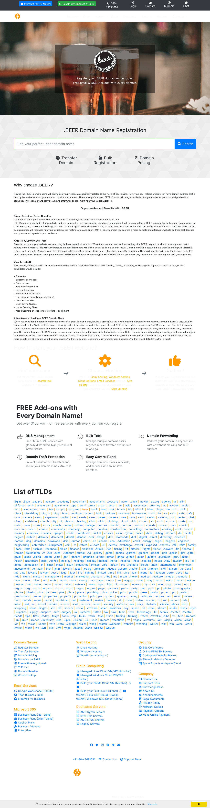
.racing (133, 596)
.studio (173, 608)
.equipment (55, 545)
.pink (61, 592)
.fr (43, 552)
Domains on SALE (28, 659)
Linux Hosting (88, 647)
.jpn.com (99, 568)
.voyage (71, 623)
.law (22, 572)
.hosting (146, 560)
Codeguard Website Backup (159, 655)
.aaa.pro (37, 501)
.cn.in (160, 521)
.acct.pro (112, 501)
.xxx (51, 627)
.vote (52, 623)
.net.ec (20, 584)
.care (92, 517)
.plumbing (92, 592)
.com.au (102, 525)
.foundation (33, 552)
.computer (88, 529)
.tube (166, 616)
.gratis (100, 556)
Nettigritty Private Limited (128, 796)
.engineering (21, 545)
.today (45, 616)
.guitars (151, 556)
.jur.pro (122, 568)
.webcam (114, 623)
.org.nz (58, 588)
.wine (179, 623)
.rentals (26, 600)
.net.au (159, 580)
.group (130, 556)
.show (32, 608)
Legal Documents (153, 698)
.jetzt (57, 568)
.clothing (112, 521)
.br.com (88, 513)
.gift (182, 552)
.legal (64, 572)
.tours (81, 616)
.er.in (67, 545)
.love (179, 572)
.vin (16, 623)
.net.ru (58, 584)
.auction (173, 505)
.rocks (128, 600)
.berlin (94, 509)
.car (74, 517)
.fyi (89, 552)
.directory (166, 537)
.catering (163, 517)
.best (104, 509)
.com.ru (31, 529)
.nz (153, 584)
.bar (51, 509)
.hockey (65, 560)
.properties (50, 596)
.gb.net (154, 552)
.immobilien (31, 564)
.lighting (89, 572)
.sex (131, 604)
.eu (103, 545)
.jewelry (67, 568)
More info (152, 804)
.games (119, 552)
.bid (130, 509)
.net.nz (47, 584)
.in (42, 564)
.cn (152, 521)
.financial (87, 549)
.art (120, 505)
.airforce (19, 505)
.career (101, 517)
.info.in (114, 564)
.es (74, 545)
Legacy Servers (90, 723)
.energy (146, 541)
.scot (75, 604)
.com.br (114, 525)
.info (104, 564)
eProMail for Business (31, 698)
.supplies (21, 612)
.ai (175, 501)
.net (28, 584)
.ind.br (59, 564)
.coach (56, 525)
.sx (75, 612)
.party (134, 588)
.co (190, 521)
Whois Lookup (26, 675)
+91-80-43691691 (84, 759)
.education (123, 541)
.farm (27, 549)
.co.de (181, 521)
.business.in (139, 513)
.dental (70, 537)
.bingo (159, 509)
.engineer (183, 541)
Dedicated (130, 16)
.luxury (26, 576)
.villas (187, 620)
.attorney (154, 505)
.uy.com (104, 620)
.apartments (61, 505)
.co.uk (36, 525)
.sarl (26, 604)
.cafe (189, 513)
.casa (132, 517)
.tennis (164, 612)
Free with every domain (32, 663)
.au (164, 505)
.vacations (118, 620)
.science (64, 604)
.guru (176, 556)
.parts (124, 588)
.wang (92, 623)
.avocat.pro (30, 509)
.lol (151, 572)
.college (90, 525)
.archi (82, 505)
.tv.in (180, 616)
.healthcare (31, 560)
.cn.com (143, 521)
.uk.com (190, 616)
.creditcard (83, 533)
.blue (64, 513)
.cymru (128, 533)
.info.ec (95, 564)
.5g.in (17, 501)
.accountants (97, 501)
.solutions (115, 608)
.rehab (177, 596)
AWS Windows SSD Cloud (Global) (101, 698)
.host (136, 560)
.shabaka (150, 604)
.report (48, 600)
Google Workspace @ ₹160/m (78, 3)
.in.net (49, 564)
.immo (17, 564)
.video (178, 620)
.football (187, 549)
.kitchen (153, 568)
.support (45, 612)
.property (65, 596)
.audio (185, 505)
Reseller (162, 16)
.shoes (175, 604)
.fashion (37, 549)
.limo (111, 572)
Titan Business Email (30, 695)
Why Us (110, 627)
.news (91, 584)
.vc (128, 620)
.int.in (154, 564)
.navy (149, 580)
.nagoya (129, 580)
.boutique (76, 513)
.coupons (32, 533)
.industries (81, 564)
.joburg (87, 568)
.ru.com (150, 600)
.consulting (135, 529)
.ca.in (173, 513)
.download (53, 541)
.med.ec (144, 576)
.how (167, 560)
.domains (39, 541)
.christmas (31, 521)
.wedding (141, 623)
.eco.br (102, 541)
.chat (191, 517)
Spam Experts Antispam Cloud (161, 663)
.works (18, 627)
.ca (165, 513)
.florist (157, 549)
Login (133, 6)
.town (91, 616)
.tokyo (55, 616)
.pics (40, 592)
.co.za (46, 525)
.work (188, 623)
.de (179, 533)
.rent (17, 600)
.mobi (53, 580)
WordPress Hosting (92, 655)
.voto (60, 623)
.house (158, 560)
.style (192, 608)
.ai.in (181, 501)
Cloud (115, 16)
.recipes (159, 596)
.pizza (70, 592)
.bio (167, 509)
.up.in (67, 620)
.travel (144, 616)
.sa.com (174, 600)
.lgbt (72, 572)
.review (98, 600)
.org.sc (80, 588)
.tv (173, 616)
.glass (27, 556)
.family (192, 545)
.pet (142, 588)
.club (133, 521)
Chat (186, 6)
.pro (173, 592)
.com (173, 525)
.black (17, 513)
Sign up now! (119, 388)
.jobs (77, 568)
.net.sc (68, 584)
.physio (30, 592)
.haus (185, 556)
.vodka (42, 623)
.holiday (91, 560)
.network (79, 584)
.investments (22, 568)
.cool (178, 529)
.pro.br (154, 592)
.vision (31, 623)
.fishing (118, 549)
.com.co (138, 525)
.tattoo (97, 612)
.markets (96, 576)
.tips (27, 616)
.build (99, 513)
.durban (75, 541)
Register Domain (28, 647)
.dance (139, 533)
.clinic (101, 521)
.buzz (151, 513)
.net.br (169, 580)
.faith (182, 545)
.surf (56, 612)
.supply (33, 612)
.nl (115, 584)
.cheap (18, 521)
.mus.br (109, 580)
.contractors (151, 529)
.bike (150, 509)
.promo (36, 596)
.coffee (78, 525)
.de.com (170, 533)
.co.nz (26, 525)
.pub (92, 596)
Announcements (152, 695)
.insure (144, 564)
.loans (143, 572)
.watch (103, 623)
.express (164, 545)
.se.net (96, 604)
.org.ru (69, 588)
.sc (33, 604)
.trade (109, 616)
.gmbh (48, 556)
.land (188, 568)
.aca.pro (50, 501)
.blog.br (45, 513)
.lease (54, 572)
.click (92, 521)
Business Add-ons (28, 726)
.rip (120, 600)
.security (108, 604)
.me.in (123, 576)
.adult (133, 501)
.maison (37, 576)
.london (160, 572)
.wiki (163, 623)
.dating (158, 533)
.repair (37, 600)
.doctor (18, 541)
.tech (131, 612)
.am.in (30, 505)
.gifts (190, 552)
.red (168, 596)
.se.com (85, 604)
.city (53, 521)
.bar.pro (60, 509)
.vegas (137, 620)
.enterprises (39, 545)
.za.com (78, 627)
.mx (119, 580)
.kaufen (133, 568)
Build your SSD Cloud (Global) (99, 691)
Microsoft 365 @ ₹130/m (37, 3)
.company (73, 529)
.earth (86, 541)
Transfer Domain (68, 160)
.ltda (16, 576)
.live (126, 572)
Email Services (106, 380)
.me (115, 576)
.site (52, 608)
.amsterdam (44, 505)
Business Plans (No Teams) (34, 714)
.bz (159, 513)
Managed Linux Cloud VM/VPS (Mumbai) (105, 671)
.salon (17, 604)
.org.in (36, 588)
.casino (151, 517)
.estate (83, 545)
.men (17, 580)
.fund (57, 552)
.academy (63, 501)
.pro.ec (164, 592)
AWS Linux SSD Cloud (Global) (99, 695)
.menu (26, 580)
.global (37, 556)
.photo (167, 588)
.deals (187, 533)
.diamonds (121, 537)
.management (52, 576)
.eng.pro (170, 541)
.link (119, 572)
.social (79, 608)
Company (178, 16)
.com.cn (126, 525)
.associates (140, 505)
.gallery (97, 552)
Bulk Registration (105, 160)
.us (86, 620)
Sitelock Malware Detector (159, 659)
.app (73, 505)
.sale (184, 600)
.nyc (146, 584)
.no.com (124, 584)
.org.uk (91, 588)
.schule (52, 604)
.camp (38, 517)
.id (192, 560)
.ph (158, 588)
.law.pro (32, 572)
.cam (17, 517)
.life (80, 572)
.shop (184, 604)
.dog (28, 541)
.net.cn (180, 580)
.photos (18, 592)
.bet (111, 509)
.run (165, 600)
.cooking (167, 529)
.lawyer (44, 572)
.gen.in (173, 552)
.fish (108, 549)
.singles (42, 608)
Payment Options (153, 710)
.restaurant (85, 600)
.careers (113, 517)
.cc (173, 517)
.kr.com (173, 568)
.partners (112, 588)
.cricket (96, 533)
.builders (110, 513)
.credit (70, 533)
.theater (175, 612)
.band (42, 509)
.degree (18, 537)
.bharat (120, 509)
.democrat (57, 537)
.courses (45, 533)
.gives (17, 556)
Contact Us (149, 679)
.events (112, 545)
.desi (91, 537)
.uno (59, 620)
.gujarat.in (164, 556)
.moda (63, 580)
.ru (158, 600)
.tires (35, 616)
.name (139, 580)
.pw (99, 596)
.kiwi (163, 568)
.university (47, 620)
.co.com (170, 521)
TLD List (22, 667)
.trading (120, 616)
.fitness (135, 549)
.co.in (17, 525)
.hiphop (53, 560)
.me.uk (133, 576)
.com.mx (19, 529)
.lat (16, 572)
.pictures (50, 592)
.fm (177, 549)
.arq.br (101, 505)
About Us (148, 691)
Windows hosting (119, 377)
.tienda (18, 616)
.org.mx (47, 588)
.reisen (188, 596)
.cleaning (80, 521)
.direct (153, 537)
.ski (59, 608)
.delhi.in (30, 537)
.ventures (149, 620)
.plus (104, 592)
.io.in (40, 568)
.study (183, 608)
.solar (103, 608)
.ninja (108, 584)
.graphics (88, 556)
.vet (159, 620)
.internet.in (184, 564)
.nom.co (136, 584)
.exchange (125, 545)
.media (169, 576)
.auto (17, 509)
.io (33, 568)
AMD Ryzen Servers (92, 712)
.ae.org (154, 501)
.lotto (170, 572)
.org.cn (18, 588)
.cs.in (119, 533)
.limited (101, 572)
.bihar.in (139, 509)
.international (168, 564)
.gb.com (143, 552)
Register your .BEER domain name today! (105, 78)
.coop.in (188, 529)
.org (27, 588)
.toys (100, 616)
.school (41, 604)
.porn (123, 592)
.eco (112, 541)
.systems (85, 612)
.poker (113, 592)
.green (110, 556)
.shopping (20, 608)
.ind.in (69, 564)
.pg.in (150, 588)
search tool (45, 380)
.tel (155, 612)
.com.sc (43, 529)
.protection (80, 596)
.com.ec (163, 525)
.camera (27, 517)
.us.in (94, 620)
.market (68, 576)
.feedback (51, 549)
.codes (67, 525)
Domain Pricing (145, 160)
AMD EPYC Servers (92, 720)
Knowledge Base (152, 687)
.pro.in (183, 592)
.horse (113, 560)
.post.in (132, 592)
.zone (88, 627)
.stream (161, 608)
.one (160, 584)
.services (121, 604)
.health (18, 560)
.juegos (111, 568)
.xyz (58, 627)
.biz (174, 509)
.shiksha (164, 604)
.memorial (182, 576)
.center (181, 517)
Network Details (152, 706)
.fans (18, 549)
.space (135, 608)
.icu (187, 560)
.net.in (37, 584)
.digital (142, 537)
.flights (146, 549)
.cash (141, 517)
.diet (133, 537)
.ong (168, 584)
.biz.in (182, 509)
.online (177, 584)
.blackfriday (31, 513)
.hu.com (177, 560)
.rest (73, 600)
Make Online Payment (156, 714)
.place (80, 592)
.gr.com (75, 556)
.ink (123, 564)
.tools (65, 616)
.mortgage (96, 580)
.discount (179, 537)
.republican (61, 600)
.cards (82, 517)
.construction (117, 529)
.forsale (18, 552)
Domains (73, 16)
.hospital (125, 560)
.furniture (68, 552)
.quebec (121, 596)
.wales (82, 623)
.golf (65, 556)
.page (101, 588)
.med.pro (157, 576)
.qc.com (109, 596)
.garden (131, 552)
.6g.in (26, 501)
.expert (138, 545)
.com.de (150, 525)
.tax (106, 612)
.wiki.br (153, 623)
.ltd (187, 572)
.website (128, 623)
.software (91, 608)
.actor (124, 501)
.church (44, 521)
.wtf (43, 627)
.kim (143, 568)
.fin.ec (63, 549)
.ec (94, 541)
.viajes (168, 620)
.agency (166, 501)
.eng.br (158, 541)
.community (58, 529)
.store (151, 608)
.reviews (111, 600)
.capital (64, 517)
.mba (107, 576)
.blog (56, 513)
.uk (17, 620)
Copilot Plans (26, 722)
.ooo (186, 584)
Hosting (100, 16)
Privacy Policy (151, 702)
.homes (103, 560)
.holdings (78, 560)
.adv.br (144, 501)
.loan (134, 572)
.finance (74, 549)
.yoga (67, 627)
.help (44, 560)
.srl (143, 608)
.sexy (139, 604)
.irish (48, 568)
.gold (57, 556)
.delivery (43, 537)
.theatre (187, 612)
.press (143, 592)
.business (123, 513)
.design (100, 537)
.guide (140, 556)
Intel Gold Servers (91, 716)
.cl (60, 521)
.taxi (113, 612)
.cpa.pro (58, 533)
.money (82, 580)
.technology (143, 612)
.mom (72, 580)
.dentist (81, 537)
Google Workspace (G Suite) (35, 691)
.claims (68, 521)
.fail (174, 545)
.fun (49, 552)
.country (19, 533)
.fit (126, 549)
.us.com (78, 620)
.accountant (79, 501)
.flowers (168, 549)
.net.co (191, 580)
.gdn (164, 552)
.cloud (124, 521)
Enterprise (24, 730)
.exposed (151, 545)
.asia (127, 505)
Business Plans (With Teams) (35, 718)
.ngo (100, 584)
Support (169, 6)
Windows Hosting (91, 651)
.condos (102, 529)
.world (28, 627)
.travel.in (155, 616)
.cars (123, 517)
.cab (181, 513)
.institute (132, 564)
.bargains (73, 509)
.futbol (81, 552)
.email (136, 541)
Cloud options (87, 380)
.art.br (112, 505)
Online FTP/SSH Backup (157, 651)
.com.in (182, 525)
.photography (181, 588)
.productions (22, 596)
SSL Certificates (152, 647)
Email (87, 16)
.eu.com (94, 545)
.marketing (82, 576)
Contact (150, 6)
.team (121, 612)
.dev (110, 537)
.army (91, 505)
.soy (125, 608)
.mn (45, 580)
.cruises (108, 533)
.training (132, 616)
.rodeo (139, 600)
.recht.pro (146, 596)
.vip (23, 623)
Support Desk (151, 683)
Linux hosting (99, 377)
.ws (37, 627)
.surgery (66, 612)
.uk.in (25, 620)
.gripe (120, 556)
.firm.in (99, 549)
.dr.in (65, 541)
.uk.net (35, 620)
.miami (36, 580)
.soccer (68, 608)
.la (181, 568)
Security (147, 16)
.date (149, 533)
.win (171, 623)
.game (108, 552)
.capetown (51, 517)
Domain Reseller (27, 671)
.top (73, 616)
